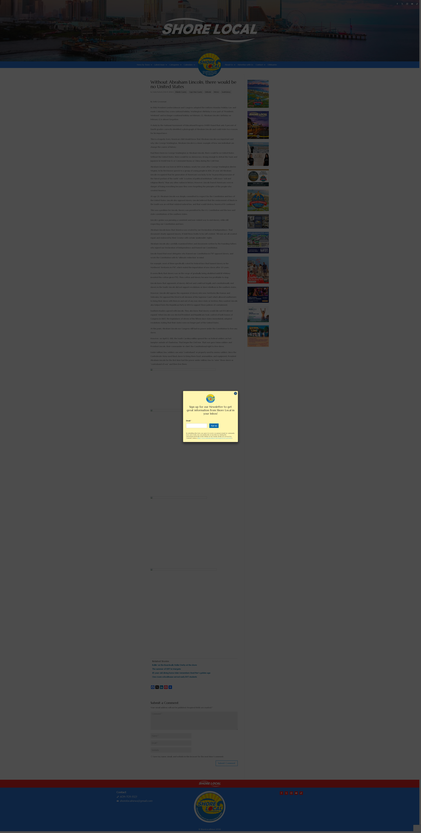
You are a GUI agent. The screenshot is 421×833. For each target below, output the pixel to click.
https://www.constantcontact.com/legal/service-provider (215, 438)
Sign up (214, 425)
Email (189, 421)
